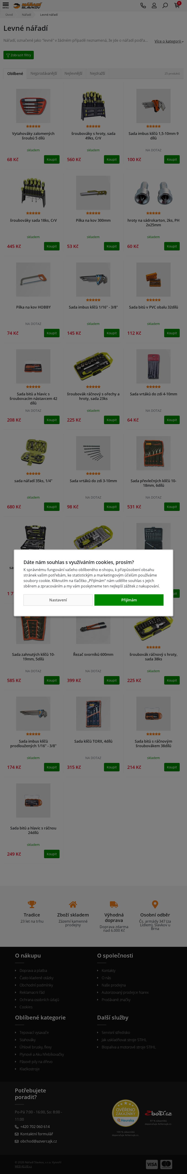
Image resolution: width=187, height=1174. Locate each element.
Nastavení (58, 599)
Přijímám (129, 599)
